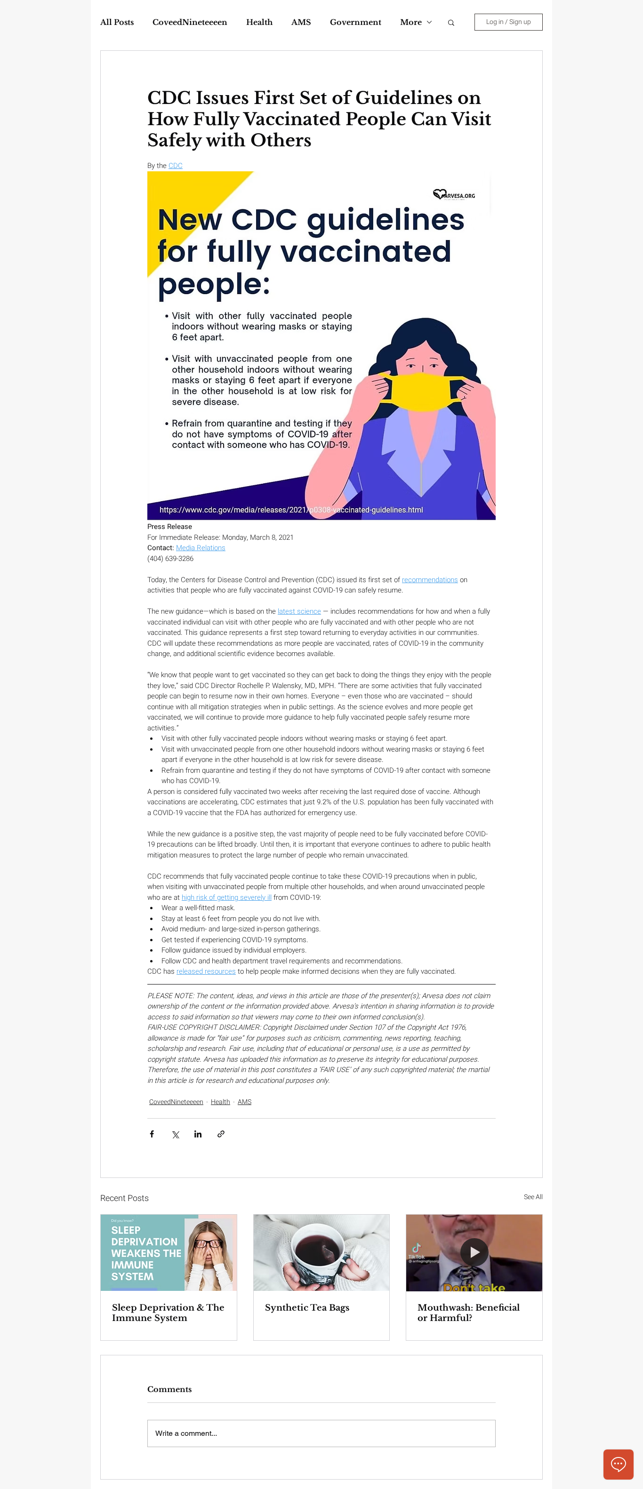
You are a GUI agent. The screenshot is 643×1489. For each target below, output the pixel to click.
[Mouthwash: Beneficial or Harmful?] (474, 1253)
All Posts (117, 22)
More (411, 22)
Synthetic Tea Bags (307, 1308)
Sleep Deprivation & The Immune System (168, 1313)
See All (533, 1197)
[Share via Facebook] (151, 1133)
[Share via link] (221, 1133)
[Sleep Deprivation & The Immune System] (169, 1253)
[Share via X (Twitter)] (174, 1133)
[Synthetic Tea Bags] (322, 1253)
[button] (451, 22)
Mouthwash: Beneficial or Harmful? (469, 1313)
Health (259, 22)
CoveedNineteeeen (190, 22)
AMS (301, 22)
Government (355, 22)
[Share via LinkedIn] (197, 1133)
